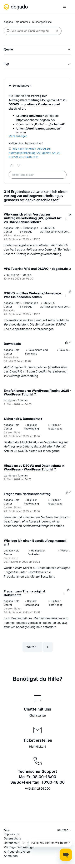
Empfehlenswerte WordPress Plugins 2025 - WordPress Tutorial (37, 392)
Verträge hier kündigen (19, 847)
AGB (7, 830)
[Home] (16, 7)
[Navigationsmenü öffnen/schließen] (64, 7)
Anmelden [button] (11, 856)
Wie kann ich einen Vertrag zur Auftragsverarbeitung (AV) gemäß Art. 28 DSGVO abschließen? (33, 218)
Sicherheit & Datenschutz (23, 419)
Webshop (66, 550)
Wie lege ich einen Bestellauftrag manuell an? (35, 542)
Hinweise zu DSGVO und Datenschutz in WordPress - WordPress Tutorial (34, 467)
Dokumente (66, 349)
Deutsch (63, 830)
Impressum (11, 834)
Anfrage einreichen (17, 851)
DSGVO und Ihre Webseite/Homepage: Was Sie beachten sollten (33, 295)
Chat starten (37, 715)
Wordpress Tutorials (16, 400)
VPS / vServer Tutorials (17, 274)
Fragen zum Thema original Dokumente (24, 593)
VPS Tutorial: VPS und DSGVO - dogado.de (36, 269)
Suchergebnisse (42, 21)
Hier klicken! (37, 746)
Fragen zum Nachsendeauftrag (27, 494)
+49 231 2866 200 (37, 788)
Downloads (12, 344)
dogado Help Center (16, 21)
